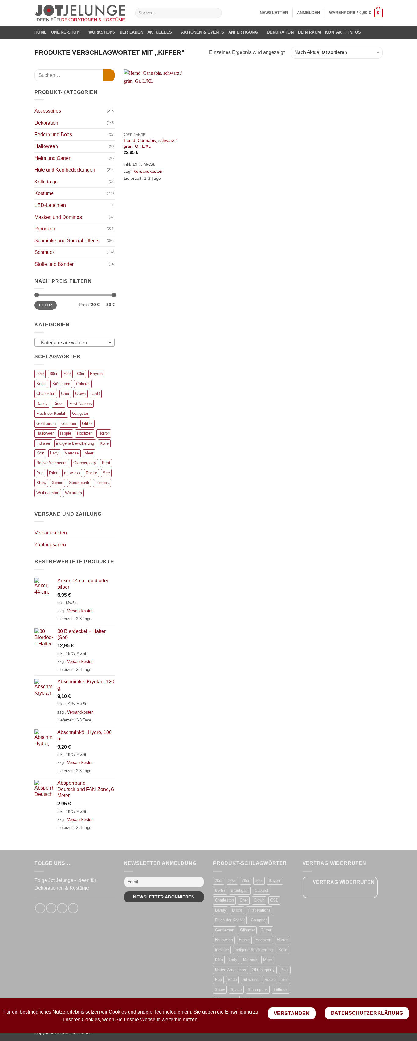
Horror (103, 433)
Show (41, 482)
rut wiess (72, 473)
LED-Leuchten (50, 205)
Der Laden (131, 32)
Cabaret (83, 383)
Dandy (42, 403)
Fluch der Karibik (51, 413)
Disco (58, 403)
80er (80, 373)
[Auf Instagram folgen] (51, 908)
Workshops (101, 32)
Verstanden (292, 1013)
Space (57, 482)
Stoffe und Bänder (54, 264)
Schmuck (44, 252)
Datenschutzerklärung (367, 1013)
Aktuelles (159, 32)
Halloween (46, 146)
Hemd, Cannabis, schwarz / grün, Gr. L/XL (150, 143)
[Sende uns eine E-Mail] (62, 908)
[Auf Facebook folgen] (40, 908)
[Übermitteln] (216, 13)
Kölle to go (46, 181)
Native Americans (51, 463)
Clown (80, 393)
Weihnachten (47, 492)
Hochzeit (84, 433)
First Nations (80, 403)
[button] (274, 13)
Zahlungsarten (50, 544)
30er (53, 373)
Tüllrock (102, 482)
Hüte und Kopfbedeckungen (64, 169)
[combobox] (74, 342)
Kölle (104, 443)
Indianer (43, 443)
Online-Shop (65, 32)
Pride (53, 473)
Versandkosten (50, 532)
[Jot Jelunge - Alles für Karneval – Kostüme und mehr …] (80, 13)
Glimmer (68, 423)
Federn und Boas (53, 134)
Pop (39, 473)
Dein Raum (309, 32)
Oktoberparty (84, 463)
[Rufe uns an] (73, 908)
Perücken (44, 228)
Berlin (41, 383)
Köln (40, 453)
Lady (54, 453)
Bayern (96, 373)
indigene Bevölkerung (75, 443)
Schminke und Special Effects (66, 240)
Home (40, 32)
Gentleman (46, 423)
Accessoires (47, 111)
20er (40, 373)
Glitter (87, 423)
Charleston (45, 393)
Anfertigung (243, 32)
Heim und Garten (52, 158)
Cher (65, 393)
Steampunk (79, 482)
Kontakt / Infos (343, 32)
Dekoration (280, 32)
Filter (45, 305)
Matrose (71, 453)
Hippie (65, 433)
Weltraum (73, 492)
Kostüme (44, 193)
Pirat (106, 463)
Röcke (91, 473)
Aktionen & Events (202, 32)
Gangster (80, 413)
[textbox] (73, 342)
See (106, 473)
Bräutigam (61, 383)
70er (67, 373)
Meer (89, 453)
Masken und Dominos (58, 217)
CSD (96, 393)
